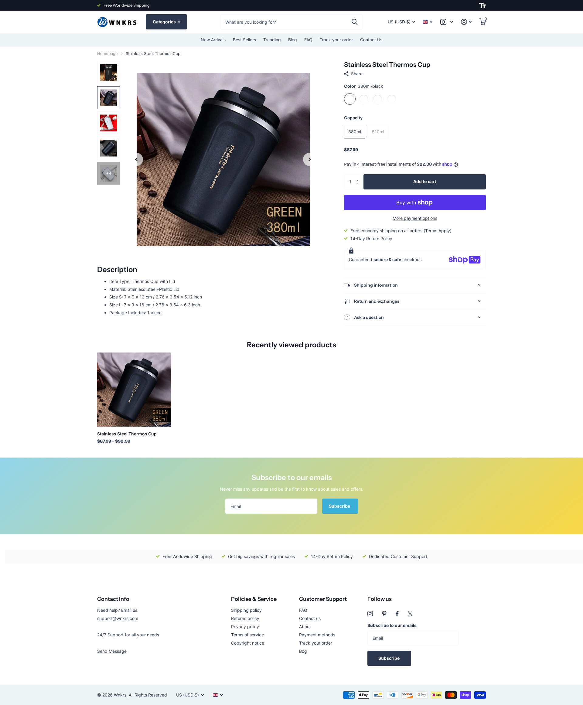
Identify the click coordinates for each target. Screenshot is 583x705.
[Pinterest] (384, 613)
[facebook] (397, 613)
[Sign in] (466, 22)
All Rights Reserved (148, 694)
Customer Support (323, 599)
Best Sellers (244, 39)
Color (363, 86)
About (305, 626)
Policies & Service (254, 599)
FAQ (308, 39)
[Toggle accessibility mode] (482, 5)
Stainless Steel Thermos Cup (127, 433)
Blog (292, 39)
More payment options (415, 218)
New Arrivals (213, 39)
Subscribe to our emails (392, 625)
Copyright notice (247, 642)
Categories (165, 21)
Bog (303, 651)
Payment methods (317, 634)
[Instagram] (370, 613)
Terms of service (247, 634)
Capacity (353, 117)
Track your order (336, 39)
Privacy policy (245, 626)
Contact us (310, 618)
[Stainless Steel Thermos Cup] (134, 389)
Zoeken (354, 21)
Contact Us (371, 39)
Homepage (107, 53)
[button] (358, 176)
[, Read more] (446, 22)
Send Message (112, 651)
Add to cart (424, 181)
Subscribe (340, 506)
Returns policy (245, 618)
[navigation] (136, 159)
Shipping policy (246, 610)
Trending (272, 39)
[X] (410, 613)
